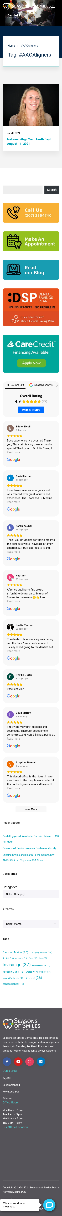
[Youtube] (18, 1061)
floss (43, 958)
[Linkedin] (41, 1061)
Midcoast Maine (12, 1050)
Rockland (32, 1046)
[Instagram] (29, 1061)
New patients (29, 1050)
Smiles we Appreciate (38, 972)
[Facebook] (7, 1061)
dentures (21, 958)
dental (46, 952)
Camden (20, 1046)
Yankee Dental (13, 983)
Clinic (34, 953)
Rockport (43, 1046)
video (34, 977)
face (33, 958)
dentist (8, 958)
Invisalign (17, 964)
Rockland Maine (41, 966)
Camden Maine (15, 952)
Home (11, 45)
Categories (10, 887)
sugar (7, 978)
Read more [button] (13, 452)
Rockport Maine (13, 971)
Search (52, 190)
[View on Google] (10, 428)
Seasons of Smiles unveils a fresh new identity (29, 848)
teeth (18, 978)
